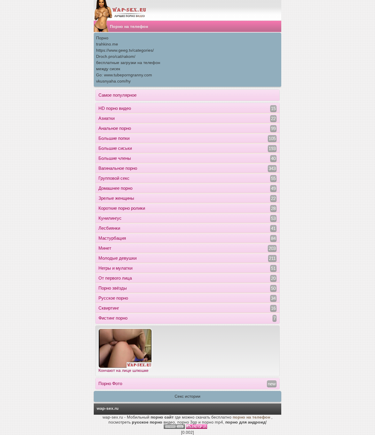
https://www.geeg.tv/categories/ (125, 50)
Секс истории (187, 396)
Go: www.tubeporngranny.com (124, 75)
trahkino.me (107, 44)
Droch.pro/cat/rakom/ (115, 56)
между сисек (108, 68)
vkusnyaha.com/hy (113, 81)
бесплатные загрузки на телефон (128, 62)
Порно (102, 38)
